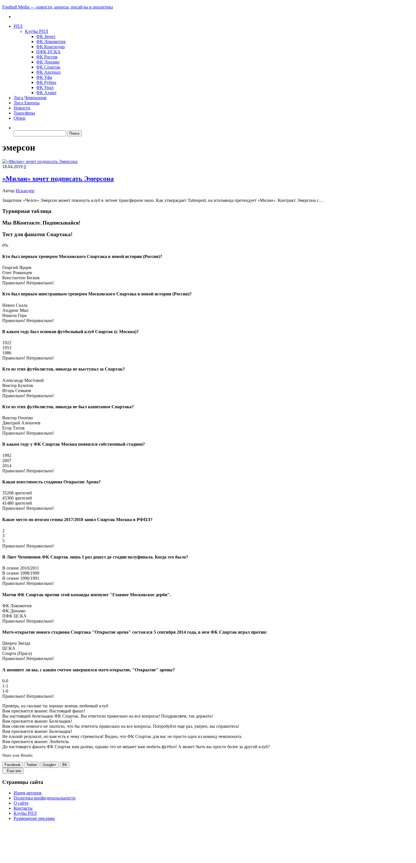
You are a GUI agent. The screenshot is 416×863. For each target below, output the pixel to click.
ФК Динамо (47, 62)
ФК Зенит (45, 36)
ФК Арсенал (48, 72)
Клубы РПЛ (36, 31)
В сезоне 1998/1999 (20, 573)
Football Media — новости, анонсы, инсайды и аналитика (57, 7)
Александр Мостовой (23, 380)
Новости (22, 107)
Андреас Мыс (15, 310)
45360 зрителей (17, 498)
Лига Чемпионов (30, 97)
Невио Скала (14, 305)
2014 (6, 465)
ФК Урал (44, 87)
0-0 (5, 680)
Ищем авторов (28, 792)
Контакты (23, 808)
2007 (6, 460)
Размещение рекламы (34, 818)
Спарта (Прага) (17, 653)
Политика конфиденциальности (45, 798)
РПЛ (18, 26)
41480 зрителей (17, 503)
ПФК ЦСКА (48, 51)
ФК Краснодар (50, 46)
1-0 (5, 691)
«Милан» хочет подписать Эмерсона (58, 178)
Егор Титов (13, 428)
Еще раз (13, 771)
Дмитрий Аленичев (21, 422)
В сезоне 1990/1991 (20, 578)
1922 (6, 342)
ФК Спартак (48, 67)
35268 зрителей (17, 492)
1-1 (5, 686)
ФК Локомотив (51, 41)
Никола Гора (14, 315)
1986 (6, 352)
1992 (6, 455)
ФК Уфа (44, 77)
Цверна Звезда (16, 643)
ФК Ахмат (46, 92)
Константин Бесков (21, 277)
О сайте (21, 803)
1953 (6, 347)
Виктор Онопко (17, 417)
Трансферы (24, 113)
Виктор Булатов (17, 385)
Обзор (19, 118)
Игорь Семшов (16, 390)
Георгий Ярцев (16, 267)
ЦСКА (8, 648)
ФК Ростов (46, 56)
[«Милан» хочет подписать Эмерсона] (40, 161)
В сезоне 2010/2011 (20, 568)
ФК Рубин (46, 82)
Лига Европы (27, 102)
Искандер (25, 190)
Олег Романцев (17, 272)
